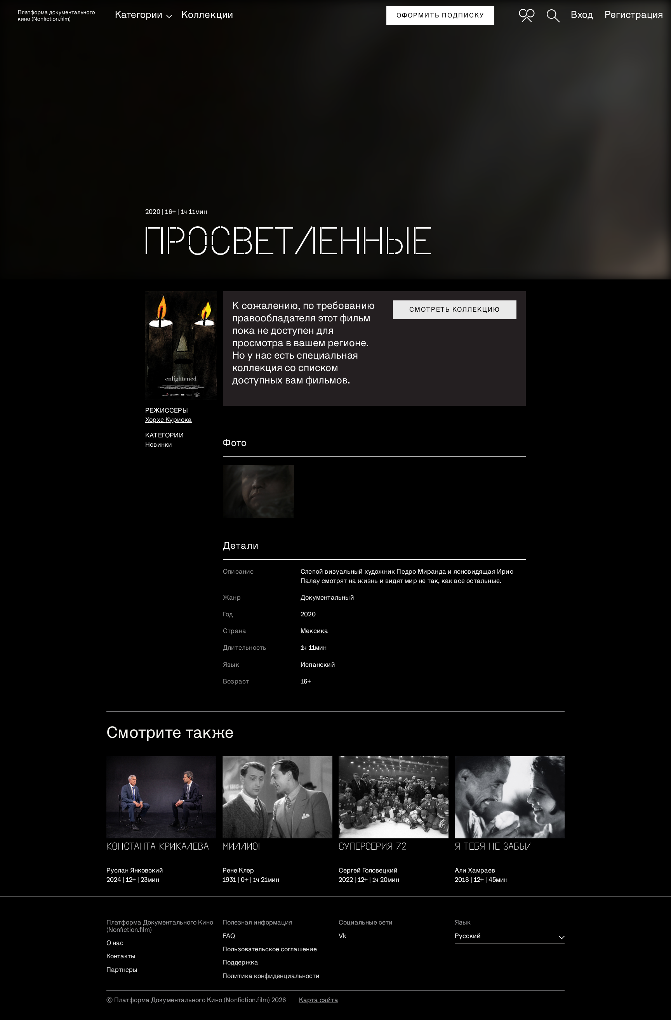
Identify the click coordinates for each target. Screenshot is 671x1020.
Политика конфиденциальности (271, 976)
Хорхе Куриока (168, 420)
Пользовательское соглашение (270, 950)
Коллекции (207, 15)
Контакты (121, 957)
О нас (114, 943)
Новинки (158, 445)
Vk (342, 936)
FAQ (229, 936)
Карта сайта (318, 1000)
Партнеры (121, 970)
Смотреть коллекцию (454, 310)
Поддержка (240, 963)
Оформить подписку (440, 16)
